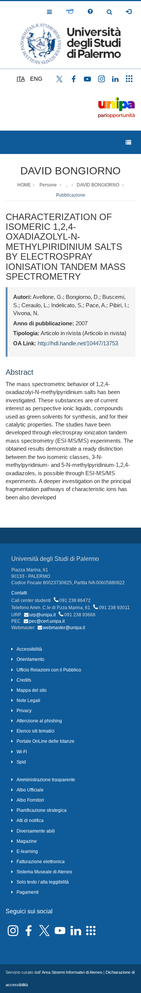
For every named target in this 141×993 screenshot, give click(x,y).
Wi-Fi (22, 751)
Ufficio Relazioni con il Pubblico (49, 670)
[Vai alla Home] (70, 35)
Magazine (27, 841)
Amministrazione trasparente (46, 779)
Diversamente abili (36, 831)
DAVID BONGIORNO (70, 171)
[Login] (128, 11)
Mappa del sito (32, 690)
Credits (24, 680)
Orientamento (30, 659)
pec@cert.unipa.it (47, 621)
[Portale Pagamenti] (70, 11)
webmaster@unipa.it (64, 627)
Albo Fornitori (30, 800)
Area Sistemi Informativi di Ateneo (72, 972)
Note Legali (28, 700)
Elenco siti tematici (36, 731)
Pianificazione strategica (42, 810)
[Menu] (128, 142)
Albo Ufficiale (30, 790)
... (66, 185)
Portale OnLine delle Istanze (45, 741)
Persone (48, 185)
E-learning (27, 851)
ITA (21, 78)
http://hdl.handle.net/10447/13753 (78, 343)
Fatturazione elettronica (41, 861)
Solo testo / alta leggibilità (43, 882)
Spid (21, 762)
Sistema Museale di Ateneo (44, 871)
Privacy (24, 710)
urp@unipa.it (42, 614)
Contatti (19, 593)
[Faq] (90, 11)
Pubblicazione (70, 195)
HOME (24, 185)
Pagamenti (28, 892)
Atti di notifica (30, 820)
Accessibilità (29, 649)
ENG (36, 78)
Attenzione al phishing (39, 721)
